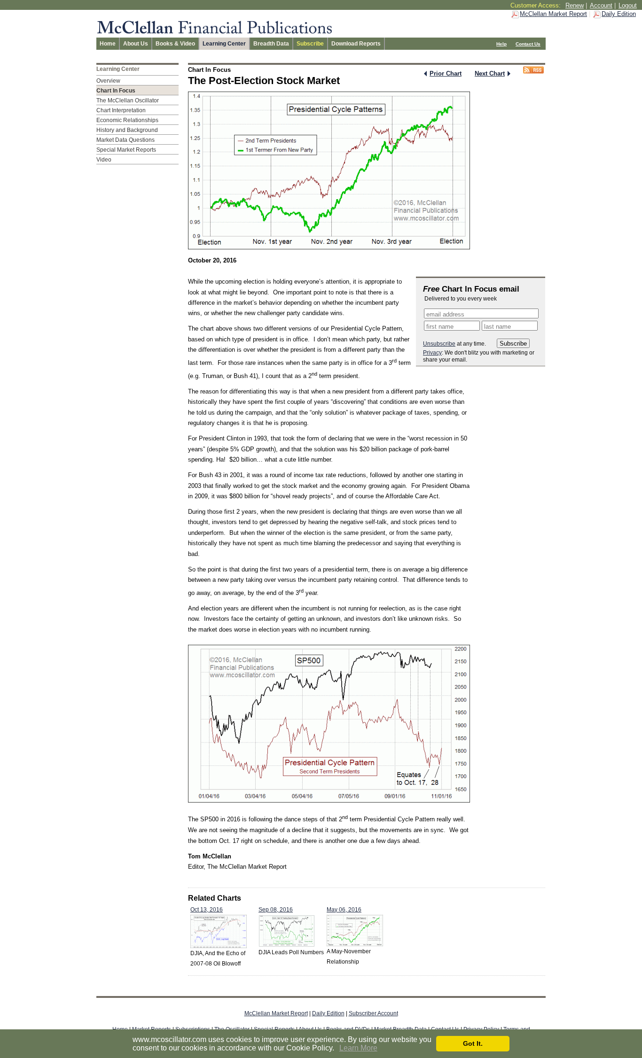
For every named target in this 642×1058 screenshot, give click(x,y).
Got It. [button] (473, 1043)
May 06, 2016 (344, 909)
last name (497, 326)
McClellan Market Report (553, 13)
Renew (574, 5)
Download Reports (356, 43)
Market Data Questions (125, 140)
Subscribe (310, 43)
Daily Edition (619, 13)
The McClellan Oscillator (127, 100)
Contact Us (528, 43)
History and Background (127, 130)
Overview (108, 80)
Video (103, 159)
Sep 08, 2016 (275, 909)
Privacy (432, 352)
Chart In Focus (115, 90)
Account (601, 5)
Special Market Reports (126, 150)
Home (108, 43)
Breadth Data (271, 43)
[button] (337, 1048)
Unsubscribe (439, 343)
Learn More (358, 1048)
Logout (628, 5)
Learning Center (224, 43)
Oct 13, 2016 (206, 909)
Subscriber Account (373, 1013)
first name (440, 326)
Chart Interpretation (121, 110)
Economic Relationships (127, 120)
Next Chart (490, 73)
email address (445, 314)
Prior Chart (446, 73)
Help (501, 43)
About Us (135, 43)
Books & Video (175, 43)
